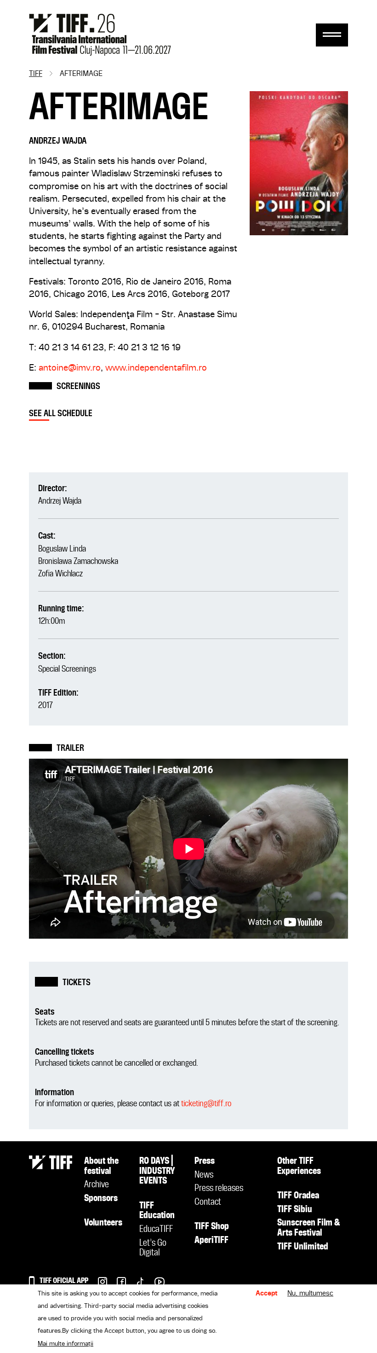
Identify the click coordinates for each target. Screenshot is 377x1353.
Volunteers (103, 1223)
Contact (207, 1202)
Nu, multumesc (310, 1293)
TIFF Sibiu (294, 1210)
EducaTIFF (156, 1229)
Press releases (218, 1189)
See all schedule (60, 414)
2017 (45, 705)
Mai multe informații (65, 1344)
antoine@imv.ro (70, 368)
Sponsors (101, 1199)
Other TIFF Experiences (299, 1166)
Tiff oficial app (64, 1281)
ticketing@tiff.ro (206, 1104)
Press (204, 1161)
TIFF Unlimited (302, 1247)
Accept (267, 1293)
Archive (96, 1185)
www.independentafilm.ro (156, 368)
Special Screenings (67, 669)
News (203, 1175)
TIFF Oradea (298, 1196)
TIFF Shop (211, 1227)
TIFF (35, 74)
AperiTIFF (211, 1241)
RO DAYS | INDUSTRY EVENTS (157, 1171)
